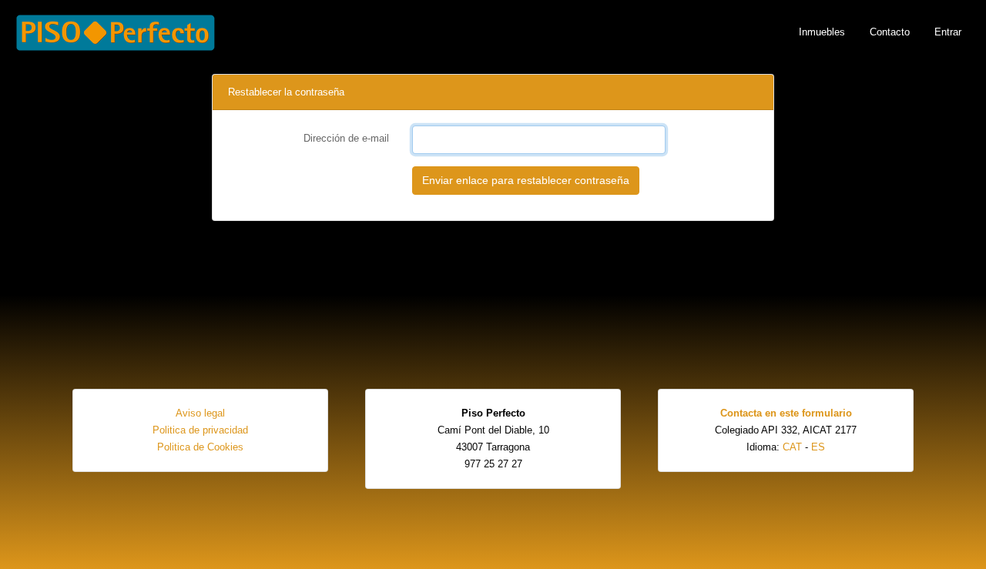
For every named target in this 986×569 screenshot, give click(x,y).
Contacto (890, 32)
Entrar (947, 32)
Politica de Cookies (200, 447)
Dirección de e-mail (346, 138)
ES (818, 447)
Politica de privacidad (200, 430)
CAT (792, 447)
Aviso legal (200, 413)
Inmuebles (822, 32)
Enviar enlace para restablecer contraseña (525, 180)
